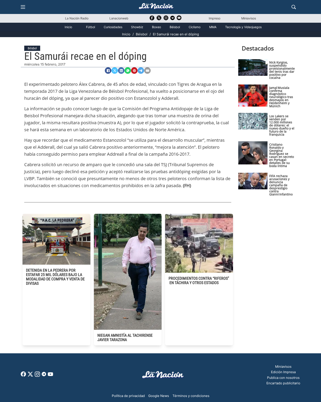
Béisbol (175, 27)
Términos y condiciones (191, 396)
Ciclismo (194, 27)
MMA (212, 27)
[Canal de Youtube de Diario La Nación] (179, 19)
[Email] (147, 70)
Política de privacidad (128, 396)
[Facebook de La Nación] (23, 375)
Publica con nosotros (283, 378)
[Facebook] (108, 70)
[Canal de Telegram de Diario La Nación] (172, 19)
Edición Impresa (283, 372)
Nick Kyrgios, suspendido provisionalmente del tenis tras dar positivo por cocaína (282, 70)
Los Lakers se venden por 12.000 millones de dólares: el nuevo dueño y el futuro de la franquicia (281, 125)
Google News (158, 396)
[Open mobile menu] (23, 7)
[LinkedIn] (121, 70)
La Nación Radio (76, 18)
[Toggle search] (293, 7)
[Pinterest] (134, 70)
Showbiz (137, 27)
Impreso (214, 18)
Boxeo (156, 27)
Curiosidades (113, 27)
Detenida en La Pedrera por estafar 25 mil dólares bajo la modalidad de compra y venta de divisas (55, 277)
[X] (114, 70)
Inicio (68, 27)
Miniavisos (248, 18)
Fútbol (90, 27)
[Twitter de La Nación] (159, 19)
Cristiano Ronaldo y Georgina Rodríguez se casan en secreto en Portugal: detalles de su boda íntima (281, 155)
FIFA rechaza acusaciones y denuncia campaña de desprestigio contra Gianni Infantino (281, 185)
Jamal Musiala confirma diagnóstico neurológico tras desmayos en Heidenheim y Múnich (281, 97)
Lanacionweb (118, 18)
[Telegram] (141, 70)
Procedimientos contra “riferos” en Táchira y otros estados (199, 280)
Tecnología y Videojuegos (243, 27)
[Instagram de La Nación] (166, 19)
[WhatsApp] (127, 70)
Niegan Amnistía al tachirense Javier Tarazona (125, 337)
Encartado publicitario (283, 383)
